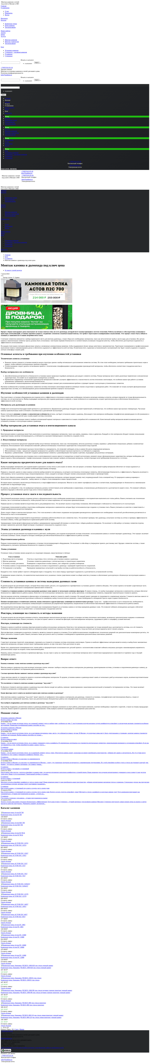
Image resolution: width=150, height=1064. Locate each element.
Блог (2, 47)
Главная (3, 6)
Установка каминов (11, 50)
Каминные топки (11, 24)
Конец (22, 1029)
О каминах (8, 54)
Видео (7, 15)
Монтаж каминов (11, 40)
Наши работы (5, 31)
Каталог (3, 20)
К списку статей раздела (13, 270)
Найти (37, 62)
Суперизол (8, 56)
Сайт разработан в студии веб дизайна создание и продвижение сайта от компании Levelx (32, 1047)
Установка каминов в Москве (11, 718)
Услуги (3, 36)
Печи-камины (10, 25)
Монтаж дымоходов (12, 42)
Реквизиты (8, 13)
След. (17, 1029)
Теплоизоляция (10, 27)
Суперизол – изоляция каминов (16, 52)
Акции (3, 33)
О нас (7, 11)
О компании (5, 8)
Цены (3, 34)
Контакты (4, 18)
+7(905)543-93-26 (7, 67)
